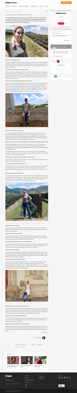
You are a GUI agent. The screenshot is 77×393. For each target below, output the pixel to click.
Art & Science (28, 62)
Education (14, 6)
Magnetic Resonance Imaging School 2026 (60, 35)
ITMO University (61, 65)
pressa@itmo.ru (41, 378)
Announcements (56, 33)
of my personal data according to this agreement (61, 27)
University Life (34, 6)
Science (8, 6)
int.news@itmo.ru (58, 56)
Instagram (19, 247)
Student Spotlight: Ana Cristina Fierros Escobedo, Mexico (13, 366)
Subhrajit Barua (38, 337)
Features (41, 6)
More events (66, 40)
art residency (42, 328)
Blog (47, 6)
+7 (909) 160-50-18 (41, 376)
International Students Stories (21, 344)
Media (26, 384)
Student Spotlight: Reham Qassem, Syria (39, 366)
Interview (32, 344)
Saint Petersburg (39, 344)
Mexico (17, 346)
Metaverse (16, 86)
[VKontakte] (47, 11)
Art (28, 344)
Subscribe (61, 23)
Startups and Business (23, 6)
